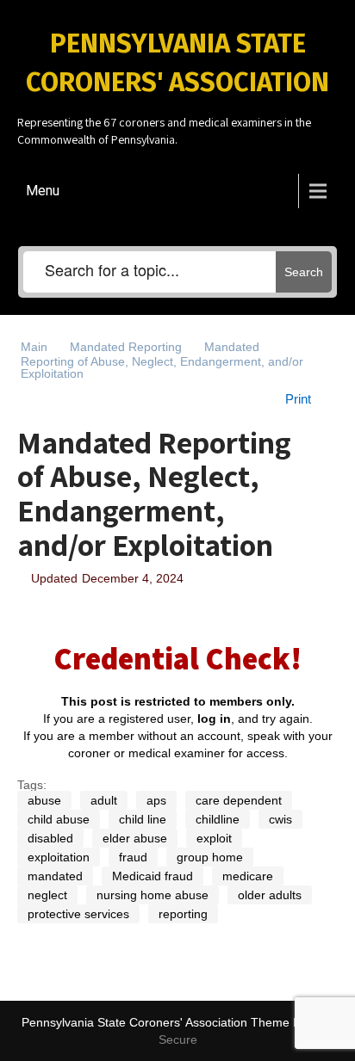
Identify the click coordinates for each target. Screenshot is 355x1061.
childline (218, 819)
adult (103, 800)
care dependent (239, 800)
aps (156, 800)
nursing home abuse (153, 895)
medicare (247, 876)
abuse (44, 800)
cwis (280, 819)
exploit (214, 838)
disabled (50, 838)
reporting (183, 914)
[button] (307, 399)
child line (142, 819)
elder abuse (135, 838)
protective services (78, 914)
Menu (42, 190)
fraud (133, 857)
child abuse (59, 819)
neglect (47, 895)
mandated (55, 876)
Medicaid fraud (152, 876)
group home (210, 857)
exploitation (59, 857)
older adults (270, 895)
